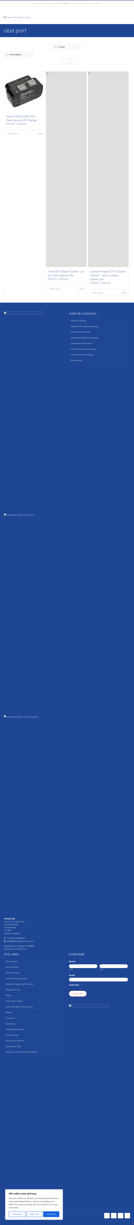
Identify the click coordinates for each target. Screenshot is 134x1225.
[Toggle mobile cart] (124, 20)
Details (40, 134)
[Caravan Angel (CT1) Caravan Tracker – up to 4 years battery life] (108, 169)
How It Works (12, 967)
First (71, 969)
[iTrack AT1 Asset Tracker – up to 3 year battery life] (66, 169)
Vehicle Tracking (78, 320)
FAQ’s (8, 995)
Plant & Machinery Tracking (83, 349)
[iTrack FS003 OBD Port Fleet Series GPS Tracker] (24, 92)
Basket (8, 1012)
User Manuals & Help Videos (19, 1006)
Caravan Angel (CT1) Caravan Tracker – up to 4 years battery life (108, 275)
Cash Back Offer (13, 1046)
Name (73, 961)
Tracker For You (12, 990)
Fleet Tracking (12, 972)
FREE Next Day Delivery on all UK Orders (85, 3)
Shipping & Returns (14, 1029)
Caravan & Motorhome (81, 343)
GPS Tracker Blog (13, 1001)
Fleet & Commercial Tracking (84, 326)
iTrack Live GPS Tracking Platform (21, 1052)
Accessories (76, 360)
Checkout (10, 1018)
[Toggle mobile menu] (129, 20)
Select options (13, 134)
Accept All (51, 1214)
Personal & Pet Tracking (82, 354)
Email (73, 975)
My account (11, 961)
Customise (17, 1214)
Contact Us (10, 1024)
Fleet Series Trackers (81, 332)
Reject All (34, 1214)
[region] (34, 1204)
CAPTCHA (74, 985)
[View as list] (69, 61)
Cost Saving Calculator (16, 978)
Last (101, 969)
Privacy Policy (12, 1035)
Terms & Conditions (14, 1040)
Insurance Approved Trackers (85, 337)
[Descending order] (79, 47)
